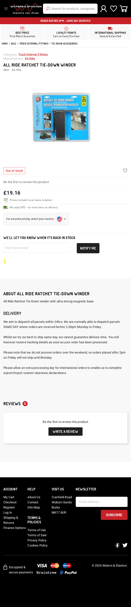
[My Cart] (124, 8)
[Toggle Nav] (6, 9)
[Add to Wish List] (125, 170)
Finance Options (14, 528)
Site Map (33, 507)
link (66, 32)
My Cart (8, 497)
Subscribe (114, 515)
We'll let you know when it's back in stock (39, 238)
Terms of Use (36, 530)
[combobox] (70, 9)
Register (9, 507)
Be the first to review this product (26, 182)
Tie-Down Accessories (65, 43)
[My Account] (103, 8)
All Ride (30, 58)
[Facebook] (117, 545)
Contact (32, 502)
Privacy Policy (37, 540)
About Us (33, 497)
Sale (13, 43)
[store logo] (25, 8)
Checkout (10, 502)
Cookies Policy (37, 545)
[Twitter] (125, 545)
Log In (7, 512)
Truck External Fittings (33, 43)
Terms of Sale (37, 535)
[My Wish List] (114, 8)
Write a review (65, 431)
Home (5, 43)
